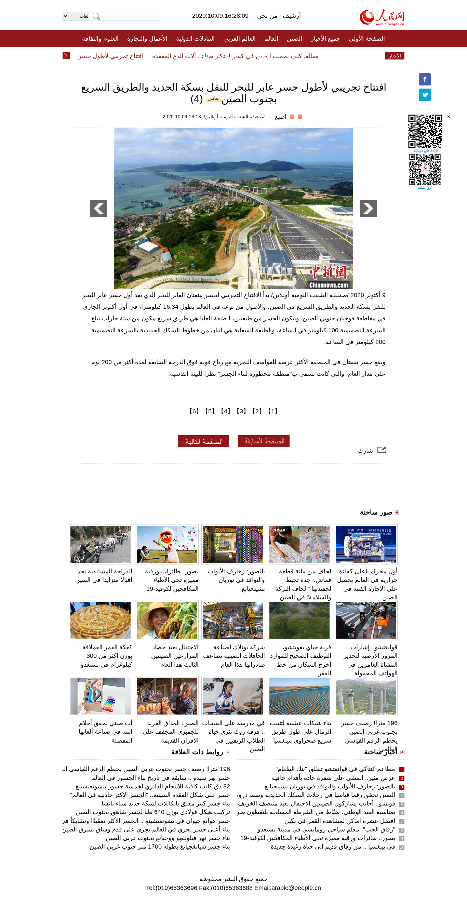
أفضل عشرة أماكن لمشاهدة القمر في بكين (339, 820)
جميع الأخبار (325, 38)
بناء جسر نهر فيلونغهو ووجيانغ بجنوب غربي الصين (168, 838)
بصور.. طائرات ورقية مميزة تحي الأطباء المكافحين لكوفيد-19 (172, 580)
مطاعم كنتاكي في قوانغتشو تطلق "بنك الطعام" (335, 768)
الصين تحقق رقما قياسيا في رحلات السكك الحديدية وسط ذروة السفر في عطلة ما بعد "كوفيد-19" (271, 794)
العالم (271, 38)
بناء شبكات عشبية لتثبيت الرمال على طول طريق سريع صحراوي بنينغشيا (300, 732)
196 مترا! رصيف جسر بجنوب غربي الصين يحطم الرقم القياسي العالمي (139, 768)
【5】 (210, 411)
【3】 (241, 411)
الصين (294, 38)
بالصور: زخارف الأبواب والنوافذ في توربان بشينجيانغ (236, 580)
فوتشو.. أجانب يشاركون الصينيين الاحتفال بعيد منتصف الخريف (316, 803)
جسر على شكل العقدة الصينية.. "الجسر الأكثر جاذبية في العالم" (150, 794)
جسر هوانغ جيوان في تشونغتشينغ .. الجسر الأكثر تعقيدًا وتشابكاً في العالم (137, 820)
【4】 (226, 411)
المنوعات (257, 55)
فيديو (204, 55)
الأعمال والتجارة (147, 38)
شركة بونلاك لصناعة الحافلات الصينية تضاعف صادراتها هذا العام (234, 656)
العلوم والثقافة (100, 38)
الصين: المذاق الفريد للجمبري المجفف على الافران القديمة (171, 732)
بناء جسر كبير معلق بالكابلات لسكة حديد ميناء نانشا (166, 803)
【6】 (194, 411)
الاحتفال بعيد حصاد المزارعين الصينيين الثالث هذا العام (175, 656)
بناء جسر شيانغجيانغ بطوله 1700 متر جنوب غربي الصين (160, 846)
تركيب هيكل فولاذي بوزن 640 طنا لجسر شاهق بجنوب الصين (153, 812)
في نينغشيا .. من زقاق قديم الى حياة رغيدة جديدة (333, 846)
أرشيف (291, 15)
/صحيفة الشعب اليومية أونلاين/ (234, 116)
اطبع (280, 116)
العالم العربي (239, 38)
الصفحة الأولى (367, 38)
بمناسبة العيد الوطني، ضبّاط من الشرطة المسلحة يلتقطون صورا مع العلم (302, 812)
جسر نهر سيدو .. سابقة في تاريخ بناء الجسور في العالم (160, 777)
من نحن (268, 15)
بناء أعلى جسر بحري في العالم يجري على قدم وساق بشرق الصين (146, 829)
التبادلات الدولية (195, 38)
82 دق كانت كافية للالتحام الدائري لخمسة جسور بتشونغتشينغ (153, 786)
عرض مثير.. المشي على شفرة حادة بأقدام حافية (333, 777)
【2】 (257, 411)
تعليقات (228, 55)
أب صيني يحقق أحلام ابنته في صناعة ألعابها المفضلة (105, 732)
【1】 (273, 411)
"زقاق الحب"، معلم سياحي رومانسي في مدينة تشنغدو (326, 829)
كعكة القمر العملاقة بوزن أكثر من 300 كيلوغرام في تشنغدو (106, 656)
